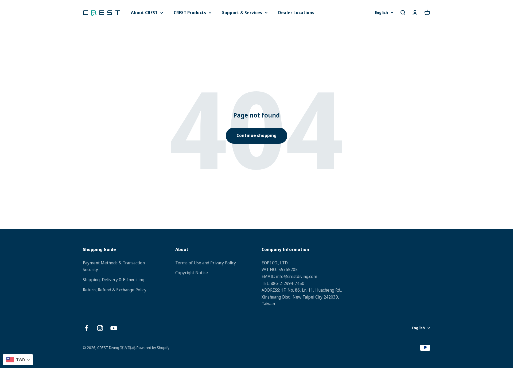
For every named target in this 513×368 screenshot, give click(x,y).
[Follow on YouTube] (113, 328)
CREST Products (190, 12)
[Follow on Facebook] (86, 328)
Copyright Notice (191, 273)
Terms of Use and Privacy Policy (205, 263)
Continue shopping (256, 135)
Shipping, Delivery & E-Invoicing (113, 280)
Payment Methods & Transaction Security (114, 266)
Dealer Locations (296, 12)
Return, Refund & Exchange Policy (114, 290)
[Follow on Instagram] (100, 328)
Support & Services (242, 12)
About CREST (144, 12)
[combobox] (18, 359)
